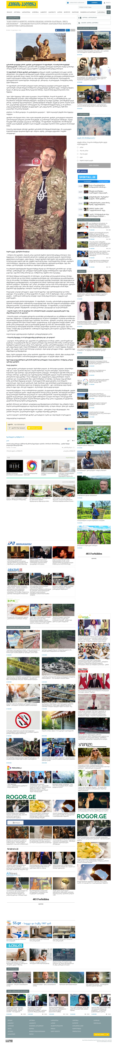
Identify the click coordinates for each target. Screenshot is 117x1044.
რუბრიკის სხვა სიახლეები (18, 628)
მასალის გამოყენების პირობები (104, 1041)
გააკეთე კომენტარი (69, 451)
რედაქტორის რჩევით (87, 28)
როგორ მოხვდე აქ (70, 457)
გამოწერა (94, 2)
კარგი (81, 147)
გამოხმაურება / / (69, 447)
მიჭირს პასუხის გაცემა (86, 160)
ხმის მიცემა (94, 165)
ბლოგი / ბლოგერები (89, 17)
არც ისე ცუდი (84, 154)
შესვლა (108, 2)
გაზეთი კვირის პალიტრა (89, 23)
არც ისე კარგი (84, 150)
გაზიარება (60, 30)
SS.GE (8, 457)
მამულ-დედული (85, 423)
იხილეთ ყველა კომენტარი (14, 451)
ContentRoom (68, 482)
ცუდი (81, 157)
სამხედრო (82, 390)
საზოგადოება (13, 18)
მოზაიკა (81, 271)
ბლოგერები (12, 969)
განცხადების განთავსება (76, 2)
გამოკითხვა (83, 115)
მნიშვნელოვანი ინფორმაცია (90, 358)
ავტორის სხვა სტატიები (18, 428)
